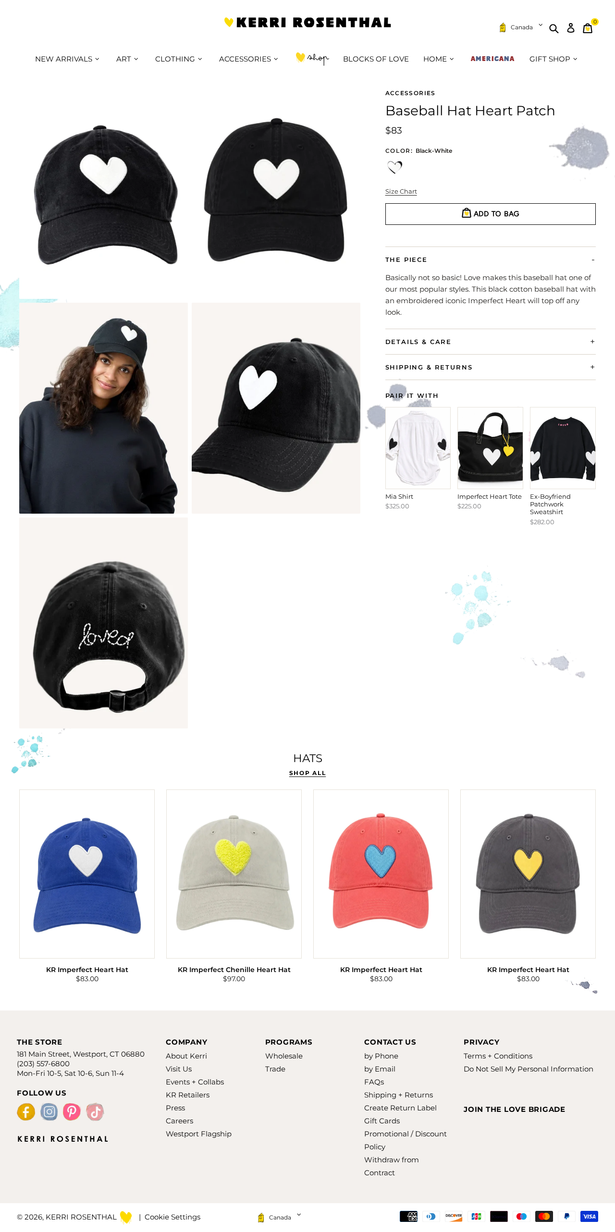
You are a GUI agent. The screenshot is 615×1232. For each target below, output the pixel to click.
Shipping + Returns (398, 1094)
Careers (179, 1120)
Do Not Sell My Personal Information (528, 1068)
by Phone (381, 1055)
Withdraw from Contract (391, 1166)
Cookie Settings (172, 1216)
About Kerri (186, 1055)
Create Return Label (400, 1107)
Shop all (307, 772)
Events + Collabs (195, 1081)
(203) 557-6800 (43, 1063)
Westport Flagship (199, 1133)
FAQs (374, 1081)
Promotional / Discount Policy (405, 1140)
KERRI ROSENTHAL (307, 28)
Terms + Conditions (498, 1055)
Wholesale (284, 1055)
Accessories (410, 93)
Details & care (418, 341)
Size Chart (401, 191)
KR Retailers (187, 1094)
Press (175, 1107)
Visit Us (179, 1068)
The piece (406, 259)
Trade (275, 1068)
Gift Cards (382, 1120)
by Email (379, 1068)
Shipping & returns (429, 366)
